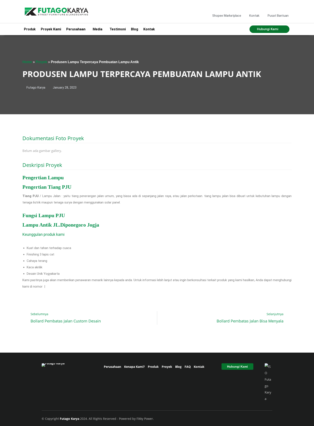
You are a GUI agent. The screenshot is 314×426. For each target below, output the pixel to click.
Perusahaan (112, 367)
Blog (134, 29)
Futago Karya (70, 419)
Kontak (149, 29)
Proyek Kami (51, 29)
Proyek (41, 62)
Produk (30, 29)
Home (27, 62)
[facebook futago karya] (265, 6)
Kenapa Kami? (134, 367)
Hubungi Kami (237, 366)
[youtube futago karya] (286, 6)
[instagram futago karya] (272, 6)
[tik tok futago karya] (279, 6)
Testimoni (118, 29)
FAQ (188, 367)
